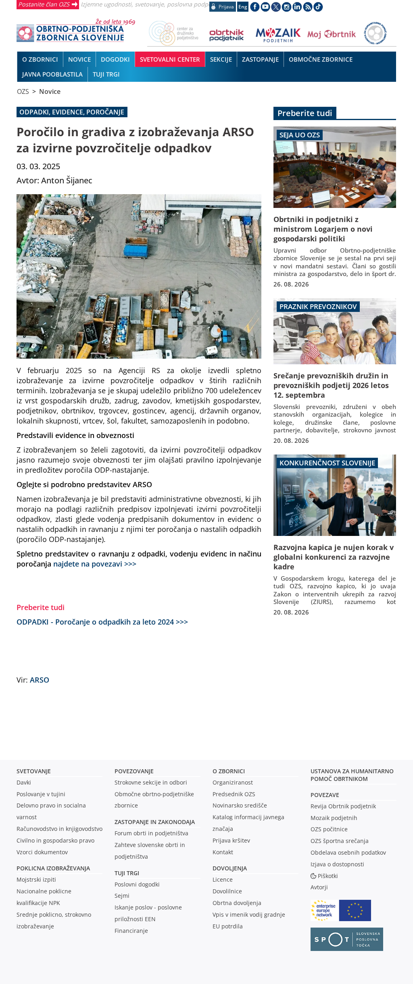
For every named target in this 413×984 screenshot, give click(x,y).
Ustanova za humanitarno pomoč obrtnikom (352, 775)
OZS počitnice (329, 829)
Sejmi (122, 895)
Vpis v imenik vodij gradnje (249, 914)
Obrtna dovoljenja (237, 903)
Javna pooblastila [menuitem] (52, 74)
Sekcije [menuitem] (221, 59)
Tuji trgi (127, 873)
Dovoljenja (230, 868)
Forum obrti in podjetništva (151, 833)
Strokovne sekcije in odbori (151, 782)
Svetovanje (34, 771)
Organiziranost (233, 782)
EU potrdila (228, 926)
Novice (49, 91)
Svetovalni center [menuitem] (170, 59)
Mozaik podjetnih (334, 818)
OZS (23, 91)
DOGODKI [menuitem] (115, 59)
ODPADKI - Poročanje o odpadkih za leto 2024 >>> (102, 622)
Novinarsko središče (240, 805)
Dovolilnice (227, 891)
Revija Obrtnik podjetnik (343, 806)
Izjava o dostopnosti (337, 864)
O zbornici (229, 771)
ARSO (39, 680)
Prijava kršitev (231, 840)
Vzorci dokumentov (42, 852)
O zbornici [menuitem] (40, 59)
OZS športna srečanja (340, 841)
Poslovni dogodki (137, 884)
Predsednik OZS (234, 794)
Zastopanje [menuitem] (260, 59)
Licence (223, 879)
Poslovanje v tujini (41, 794)
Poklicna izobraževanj (51, 868)
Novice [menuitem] (79, 59)
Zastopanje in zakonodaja (155, 822)
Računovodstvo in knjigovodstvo (59, 828)
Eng (242, 6)
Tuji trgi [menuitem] (106, 74)
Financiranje (131, 930)
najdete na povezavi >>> (94, 563)
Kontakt (223, 852)
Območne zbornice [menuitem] (321, 59)
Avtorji (319, 887)
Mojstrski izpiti (36, 879)
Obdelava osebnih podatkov (348, 852)
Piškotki (328, 876)
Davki (24, 782)
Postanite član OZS (43, 4)
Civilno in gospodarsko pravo (55, 840)
